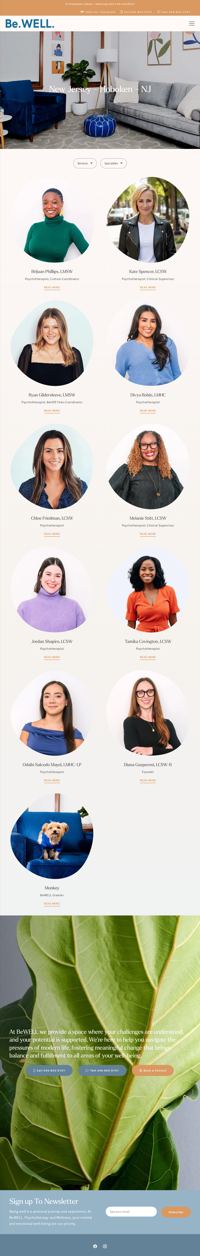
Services (82, 163)
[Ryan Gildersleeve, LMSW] (52, 356)
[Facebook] (95, 1246)
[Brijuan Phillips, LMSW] (52, 233)
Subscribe (176, 1212)
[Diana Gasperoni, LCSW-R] (148, 726)
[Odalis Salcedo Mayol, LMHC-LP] (52, 726)
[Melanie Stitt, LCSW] (148, 479)
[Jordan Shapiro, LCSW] (52, 603)
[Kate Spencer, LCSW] (148, 233)
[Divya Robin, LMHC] (148, 356)
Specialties (111, 163)
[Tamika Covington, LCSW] (148, 603)
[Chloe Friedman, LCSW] (52, 479)
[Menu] (191, 23)
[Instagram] (105, 1246)
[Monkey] (52, 849)
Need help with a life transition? (115, 3)
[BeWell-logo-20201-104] (30, 23)
